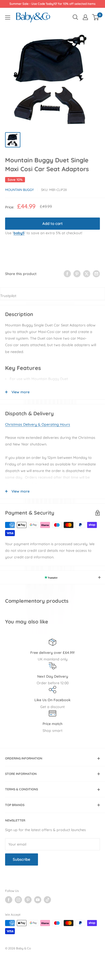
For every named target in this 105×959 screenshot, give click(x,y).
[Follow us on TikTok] (47, 899)
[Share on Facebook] (67, 273)
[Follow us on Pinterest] (28, 899)
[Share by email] (96, 273)
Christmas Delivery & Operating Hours (37, 424)
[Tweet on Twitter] (86, 273)
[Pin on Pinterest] (77, 273)
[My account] (85, 17)
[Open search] (75, 17)
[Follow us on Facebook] (8, 899)
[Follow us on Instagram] (18, 899)
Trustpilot (8, 295)
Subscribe (21, 859)
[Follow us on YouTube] (37, 899)
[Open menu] (7, 17)
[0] (96, 17)
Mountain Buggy (19, 190)
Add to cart (52, 223)
